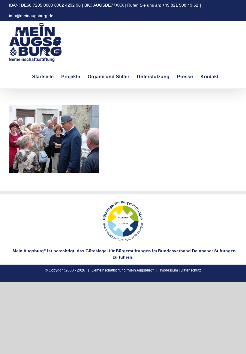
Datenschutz (191, 270)
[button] (228, 75)
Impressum (169, 270)
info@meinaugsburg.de (31, 15)
